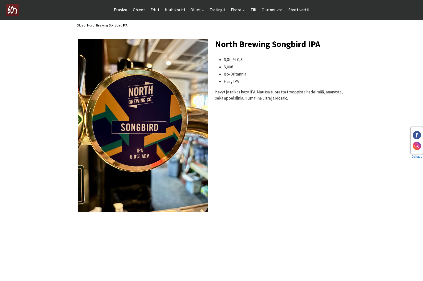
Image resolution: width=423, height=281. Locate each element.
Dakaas (417, 156)
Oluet (198, 10)
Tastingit (217, 10)
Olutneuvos (272, 10)
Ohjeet (139, 10)
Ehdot (239, 10)
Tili (253, 10)
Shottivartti (298, 10)
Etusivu (120, 10)
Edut (155, 10)
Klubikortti (175, 10)
